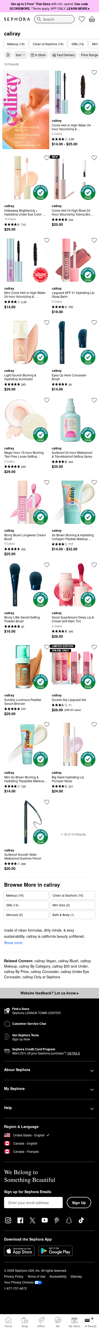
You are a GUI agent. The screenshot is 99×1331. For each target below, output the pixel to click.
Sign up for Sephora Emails (27, 1192)
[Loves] (82, 19)
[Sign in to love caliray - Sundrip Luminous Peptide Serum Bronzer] (46, 647)
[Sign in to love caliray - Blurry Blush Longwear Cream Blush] (46, 482)
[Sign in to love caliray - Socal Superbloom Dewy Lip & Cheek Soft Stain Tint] (94, 564)
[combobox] (54, 19)
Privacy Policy (13, 1276)
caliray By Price (16, 971)
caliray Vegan (45, 960)
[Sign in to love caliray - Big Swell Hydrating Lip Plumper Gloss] (94, 724)
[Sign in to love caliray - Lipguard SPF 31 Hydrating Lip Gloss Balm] (94, 240)
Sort (18, 55)
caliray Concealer (45, 971)
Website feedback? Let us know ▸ (49, 992)
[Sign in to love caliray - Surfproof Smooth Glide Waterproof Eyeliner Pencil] (46, 802)
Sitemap (76, 1276)
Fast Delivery (66, 55)
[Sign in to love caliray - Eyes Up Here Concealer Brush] (94, 322)
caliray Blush (68, 960)
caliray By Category (34, 966)
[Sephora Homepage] (17, 19)
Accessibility (58, 1276)
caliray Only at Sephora (41, 976)
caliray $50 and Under (70, 966)
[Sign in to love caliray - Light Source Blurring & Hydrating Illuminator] (46, 322)
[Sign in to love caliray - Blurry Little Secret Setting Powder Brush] (46, 564)
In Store (40, 55)
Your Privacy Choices (19, 1282)
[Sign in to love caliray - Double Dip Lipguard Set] (94, 647)
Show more (13, 942)
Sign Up (79, 1202)
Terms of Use (36, 1276)
